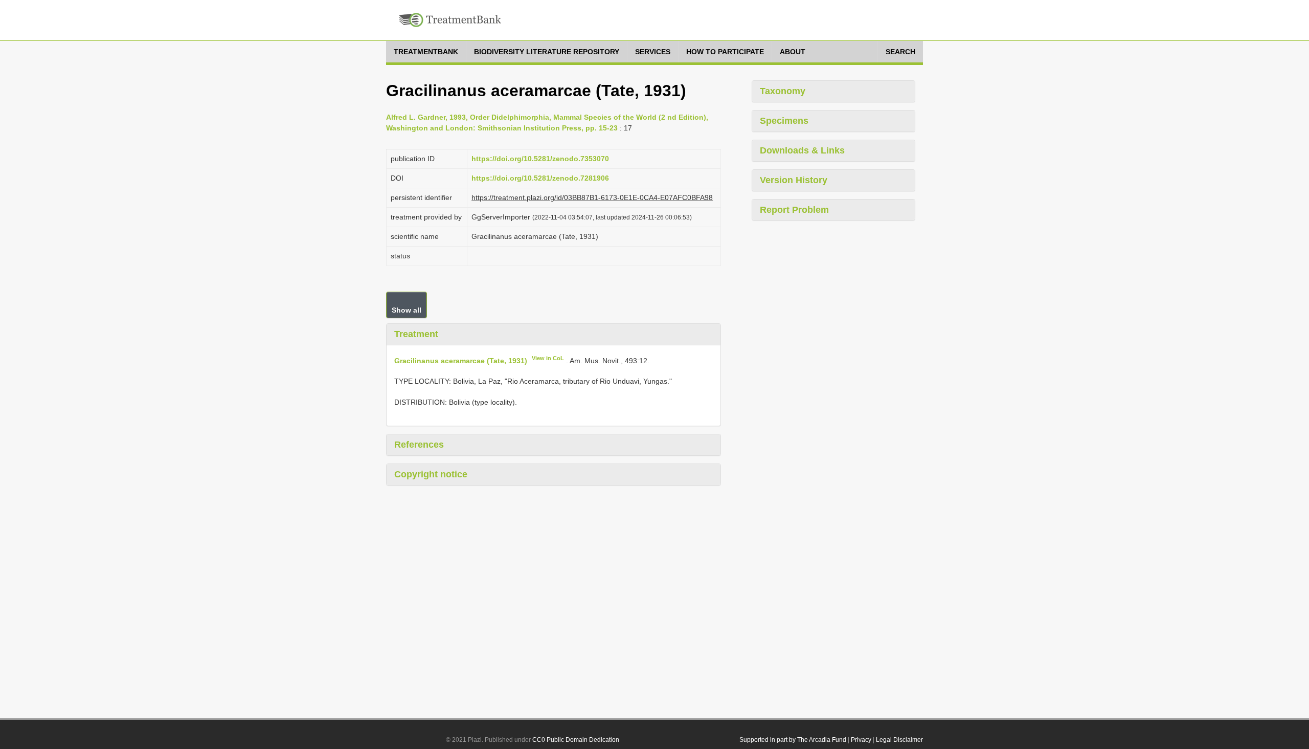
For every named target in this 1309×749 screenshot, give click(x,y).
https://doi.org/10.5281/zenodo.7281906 (540, 178)
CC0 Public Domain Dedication (575, 739)
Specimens (784, 121)
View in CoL (548, 358)
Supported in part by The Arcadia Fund (792, 739)
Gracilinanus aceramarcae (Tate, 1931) (460, 360)
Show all (406, 310)
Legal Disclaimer (899, 739)
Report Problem (794, 210)
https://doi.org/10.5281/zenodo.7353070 (540, 159)
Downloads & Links (802, 150)
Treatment (416, 334)
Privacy (861, 739)
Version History (793, 180)
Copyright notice (430, 474)
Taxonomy (782, 91)
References (419, 444)
